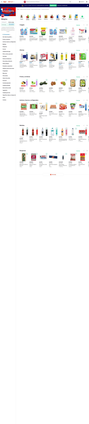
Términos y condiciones (62, 5)
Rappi (18, 9)
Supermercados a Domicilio (25, 9)
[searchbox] (47, 1)
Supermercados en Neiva (36, 9)
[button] (11, 2)
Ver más (78, 25)
